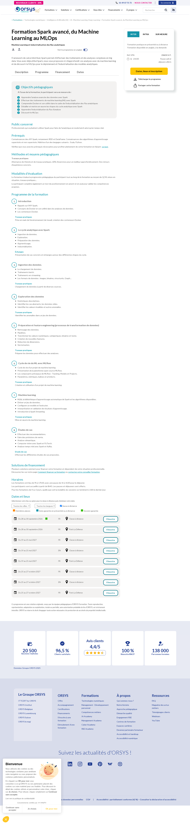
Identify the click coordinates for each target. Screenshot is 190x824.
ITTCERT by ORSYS (27, 701)
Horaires (17, 479)
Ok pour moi (51, 809)
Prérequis (18, 135)
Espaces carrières (124, 726)
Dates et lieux (21, 496)
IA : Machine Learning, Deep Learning (85, 20)
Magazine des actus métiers (160, 706)
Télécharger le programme (149, 79)
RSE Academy (87, 729)
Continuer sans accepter (12, 808)
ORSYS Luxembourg (27, 713)
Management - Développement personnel (95, 706)
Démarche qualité (124, 713)
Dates (80, 72)
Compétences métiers (91, 712)
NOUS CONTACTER (143, 3)
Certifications (64, 709)
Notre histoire (123, 705)
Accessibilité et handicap (127, 734)
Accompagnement (66, 705)
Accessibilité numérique (127, 738)
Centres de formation (126, 721)
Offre (60, 701)
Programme (41, 72)
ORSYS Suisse (24, 717)
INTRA (146, 34)
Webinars (156, 716)
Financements (64, 713)
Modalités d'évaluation (27, 173)
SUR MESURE (161, 34)
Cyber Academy (88, 724)
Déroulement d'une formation (66, 726)
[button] (6, 819)
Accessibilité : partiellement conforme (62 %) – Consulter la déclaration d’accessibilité (136, 799)
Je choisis (32, 809)
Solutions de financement (28, 465)
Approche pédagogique (127, 709)
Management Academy (92, 720)
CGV (88, 799)
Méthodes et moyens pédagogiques (35, 154)
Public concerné (22, 124)
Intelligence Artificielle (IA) (57, 20)
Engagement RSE (124, 717)
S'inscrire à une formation (64, 719)
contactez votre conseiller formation (84, 472)
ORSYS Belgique (25, 709)
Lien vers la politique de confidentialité (20, 799)
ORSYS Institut (25, 705)
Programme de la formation (30, 194)
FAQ (154, 701)
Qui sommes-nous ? (125, 701)
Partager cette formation (149, 85)
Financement (62, 72)
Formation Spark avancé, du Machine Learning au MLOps (125, 20)
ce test (105, 147)
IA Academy (87, 716)
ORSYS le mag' (24, 721)
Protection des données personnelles (66, 799)
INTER (133, 34)
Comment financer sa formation (51, 472)
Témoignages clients (161, 712)
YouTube (156, 720)
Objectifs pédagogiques (37, 87)
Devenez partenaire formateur (130, 730)
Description (21, 72)
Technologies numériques (34, 20)
